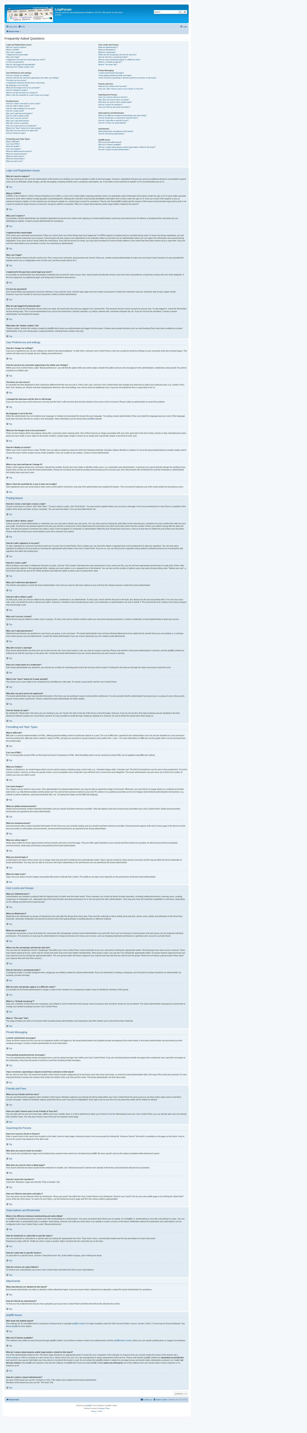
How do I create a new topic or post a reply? (23, 103)
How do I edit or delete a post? (18, 106)
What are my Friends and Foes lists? (112, 86)
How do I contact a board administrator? (113, 149)
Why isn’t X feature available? (109, 145)
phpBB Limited (78, 1323)
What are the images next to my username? (23, 88)
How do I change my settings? (18, 75)
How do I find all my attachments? (111, 134)
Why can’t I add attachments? (17, 121)
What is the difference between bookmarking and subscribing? (122, 115)
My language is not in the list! (17, 85)
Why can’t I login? (13, 57)
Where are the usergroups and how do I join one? (117, 55)
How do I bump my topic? (16, 133)
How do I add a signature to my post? (20, 108)
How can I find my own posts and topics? (114, 107)
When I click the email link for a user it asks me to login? (27, 95)
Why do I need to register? (16, 47)
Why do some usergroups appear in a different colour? (119, 60)
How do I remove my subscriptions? (112, 123)
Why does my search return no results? (113, 100)
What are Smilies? (13, 146)
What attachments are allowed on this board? (115, 131)
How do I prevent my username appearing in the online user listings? (32, 78)
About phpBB (12, 1326)
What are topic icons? (14, 161)
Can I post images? (13, 149)
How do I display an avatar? (17, 90)
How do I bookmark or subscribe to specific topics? (118, 118)
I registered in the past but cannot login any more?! (25, 60)
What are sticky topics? (15, 156)
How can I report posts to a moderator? (21, 126)
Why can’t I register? (14, 52)
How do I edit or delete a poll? (17, 116)
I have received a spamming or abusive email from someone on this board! (127, 78)
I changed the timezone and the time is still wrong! (25, 83)
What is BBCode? (13, 141)
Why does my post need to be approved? (22, 130)
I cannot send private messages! (111, 73)
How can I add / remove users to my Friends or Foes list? (120, 89)
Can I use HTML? (13, 144)
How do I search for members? (110, 105)
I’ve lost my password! (15, 62)
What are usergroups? (107, 52)
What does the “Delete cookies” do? (20, 67)
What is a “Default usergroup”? (110, 62)
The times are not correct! (16, 80)
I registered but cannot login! (17, 55)
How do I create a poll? (15, 111)
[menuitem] (21, 27)
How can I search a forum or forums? (112, 97)
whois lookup (12, 1357)
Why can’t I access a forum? (17, 118)
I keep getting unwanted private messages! (115, 75)
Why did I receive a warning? (17, 123)
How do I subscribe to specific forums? (113, 120)
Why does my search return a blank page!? (115, 102)
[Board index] (30, 13)
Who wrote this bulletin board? (110, 142)
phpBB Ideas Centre (122, 1340)
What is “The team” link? (107, 64)
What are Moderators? (107, 50)
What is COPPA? (12, 50)
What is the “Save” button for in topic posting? (23, 128)
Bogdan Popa (104, 1408)
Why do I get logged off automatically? (20, 64)
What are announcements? (16, 154)
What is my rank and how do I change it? (22, 93)
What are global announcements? (19, 151)
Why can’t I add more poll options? (19, 113)
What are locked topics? (15, 159)
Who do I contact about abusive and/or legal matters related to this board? (126, 147)
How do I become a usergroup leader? (113, 57)
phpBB (90, 419)
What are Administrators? (108, 47)
